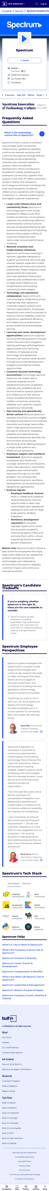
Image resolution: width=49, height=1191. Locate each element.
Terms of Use (24, 1170)
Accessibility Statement (24, 1157)
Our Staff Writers (10, 1047)
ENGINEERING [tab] (14, 884)
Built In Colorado (10, 1123)
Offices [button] (30, 95)
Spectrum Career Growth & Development (17, 965)
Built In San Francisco (12, 1138)
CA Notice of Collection (24, 1179)
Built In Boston (9, 1108)
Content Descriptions (12, 1052)
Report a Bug (8, 1091)
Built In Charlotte (10, 1113)
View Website (16, 82)
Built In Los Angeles (11, 1128)
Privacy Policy (24, 1166)
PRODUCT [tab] (26, 884)
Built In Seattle (9, 1143)
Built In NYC (8, 1133)
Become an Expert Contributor (17, 1069)
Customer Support (11, 1081)
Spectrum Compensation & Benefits (22, 971)
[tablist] (24, 883)
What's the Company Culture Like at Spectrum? (22, 951)
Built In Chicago (10, 1118)
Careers (5, 1042)
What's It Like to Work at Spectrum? (22, 944)
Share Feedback (9, 1086)
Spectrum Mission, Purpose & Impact (22, 990)
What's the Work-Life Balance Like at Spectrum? (23, 978)
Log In (44, 4)
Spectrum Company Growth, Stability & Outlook (24, 997)
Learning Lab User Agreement (24, 1153)
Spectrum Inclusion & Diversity (19, 958)
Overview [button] (10, 95)
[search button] (37, 4)
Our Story (7, 1037)
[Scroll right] (46, 95)
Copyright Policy (24, 1161)
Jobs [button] (21, 95)
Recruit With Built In (12, 1064)
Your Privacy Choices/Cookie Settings (24, 1174)
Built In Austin (9, 1103)
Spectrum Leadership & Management (23, 985)
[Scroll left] (2, 95)
